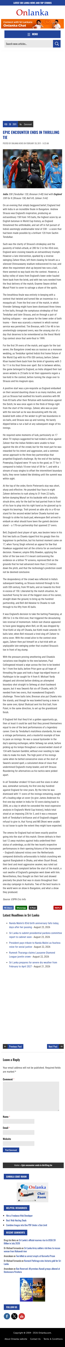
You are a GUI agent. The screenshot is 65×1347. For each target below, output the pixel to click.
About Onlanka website (16, 1338)
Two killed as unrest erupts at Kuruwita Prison (35, 1256)
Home (17, 1165)
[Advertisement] (32, 85)
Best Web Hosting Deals (16, 1220)
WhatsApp (21, 907)
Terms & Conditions (53, 1338)
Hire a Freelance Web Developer (19, 1215)
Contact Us (35, 1338)
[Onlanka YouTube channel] (22, 1314)
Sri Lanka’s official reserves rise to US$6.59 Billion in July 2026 (30, 1241)
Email (6, 1128)
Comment (28, 124)
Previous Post (15, 1046)
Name (6, 1117)
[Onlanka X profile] (14, 1314)
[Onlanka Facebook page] (7, 1314)
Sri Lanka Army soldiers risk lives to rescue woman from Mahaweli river (32, 1249)
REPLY (58, 907)
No (21, 124)
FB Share (8, 907)
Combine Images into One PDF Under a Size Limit (26, 1225)
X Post (33, 907)
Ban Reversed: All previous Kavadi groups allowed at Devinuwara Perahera (32, 1270)
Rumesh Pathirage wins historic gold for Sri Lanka (32, 1262)
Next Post (53, 1046)
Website (7, 1139)
